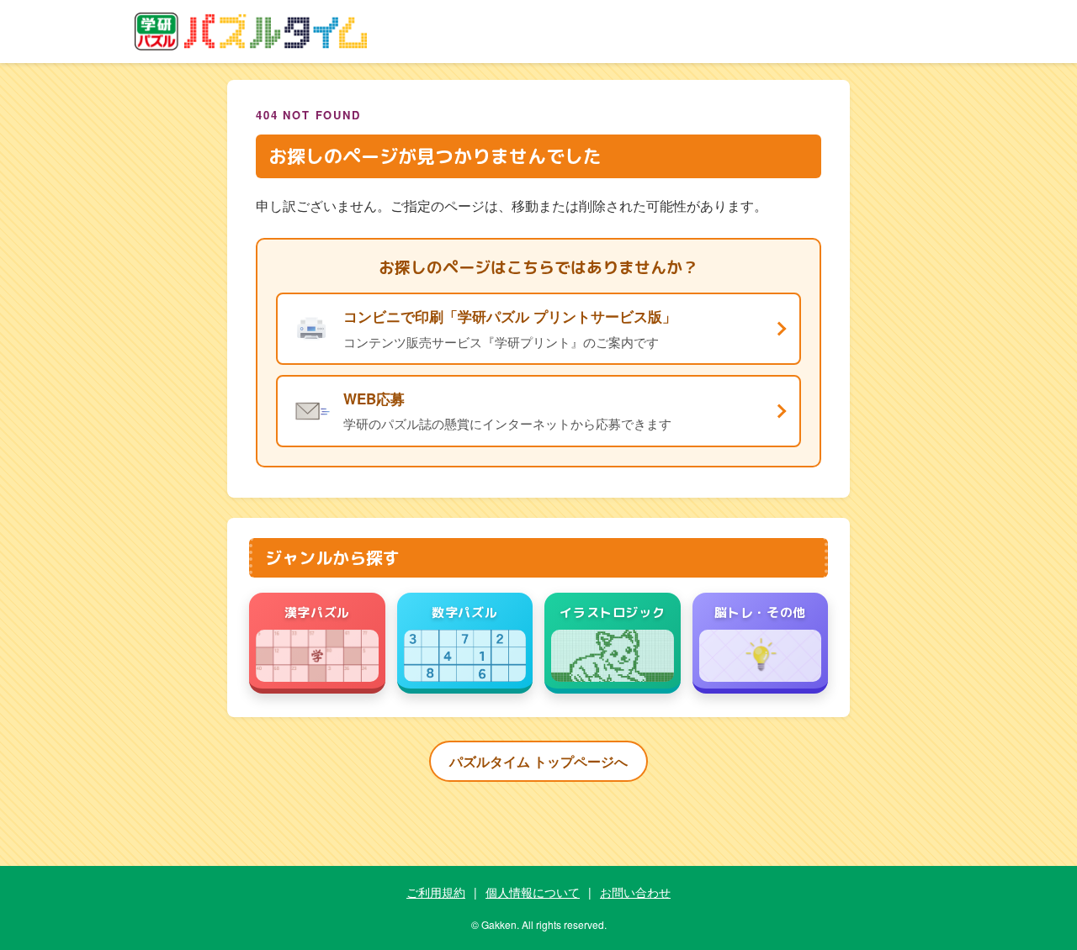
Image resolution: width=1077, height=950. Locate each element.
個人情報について (532, 892)
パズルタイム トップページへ (538, 761)
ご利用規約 (435, 892)
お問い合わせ (635, 892)
